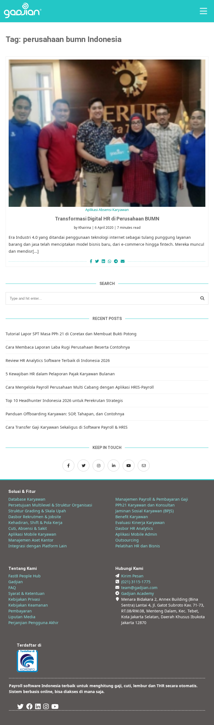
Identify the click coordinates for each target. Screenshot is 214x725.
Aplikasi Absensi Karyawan (107, 209)
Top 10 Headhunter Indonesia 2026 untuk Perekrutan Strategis (64, 400)
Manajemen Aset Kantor (31, 540)
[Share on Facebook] (90, 261)
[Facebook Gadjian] (68, 465)
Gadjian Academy (137, 593)
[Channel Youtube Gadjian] (129, 465)
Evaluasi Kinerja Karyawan (140, 522)
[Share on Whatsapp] (109, 261)
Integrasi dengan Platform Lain (37, 545)
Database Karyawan (26, 499)
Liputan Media (21, 616)
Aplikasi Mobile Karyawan (32, 534)
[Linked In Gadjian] (38, 707)
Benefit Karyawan (131, 516)
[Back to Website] (23, 16)
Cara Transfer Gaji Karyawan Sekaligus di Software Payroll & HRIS (67, 427)
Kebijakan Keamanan (28, 605)
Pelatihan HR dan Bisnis (137, 545)
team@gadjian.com (139, 587)
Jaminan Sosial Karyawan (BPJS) (144, 510)
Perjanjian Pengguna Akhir (33, 622)
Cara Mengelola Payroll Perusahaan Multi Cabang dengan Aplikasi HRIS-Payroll (80, 387)
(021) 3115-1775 (135, 581)
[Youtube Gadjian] (55, 707)
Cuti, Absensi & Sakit (27, 528)
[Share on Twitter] (97, 261)
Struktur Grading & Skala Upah (37, 510)
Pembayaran (20, 611)
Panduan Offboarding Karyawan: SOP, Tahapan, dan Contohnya (65, 413)
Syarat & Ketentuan (26, 593)
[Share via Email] (123, 261)
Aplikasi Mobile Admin (136, 534)
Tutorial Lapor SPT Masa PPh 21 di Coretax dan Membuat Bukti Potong (71, 333)
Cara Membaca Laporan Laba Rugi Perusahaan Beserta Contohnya (68, 347)
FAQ (12, 587)
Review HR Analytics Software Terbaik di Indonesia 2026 (58, 360)
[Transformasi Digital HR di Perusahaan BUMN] (107, 133)
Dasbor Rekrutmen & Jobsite (34, 516)
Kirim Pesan (132, 575)
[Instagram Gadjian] (98, 465)
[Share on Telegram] (116, 261)
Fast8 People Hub (24, 575)
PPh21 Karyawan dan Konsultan (145, 505)
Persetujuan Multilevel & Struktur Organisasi (50, 505)
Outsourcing (127, 540)
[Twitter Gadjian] (83, 465)
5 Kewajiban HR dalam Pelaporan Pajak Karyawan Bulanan (60, 373)
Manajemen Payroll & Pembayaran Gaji (151, 499)
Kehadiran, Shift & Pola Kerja (35, 522)
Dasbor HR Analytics (134, 528)
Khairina (84, 227)
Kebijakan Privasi (24, 599)
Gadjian (15, 581)
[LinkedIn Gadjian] (114, 465)
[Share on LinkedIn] (103, 261)
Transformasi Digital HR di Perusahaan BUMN (107, 219)
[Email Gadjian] (144, 465)
